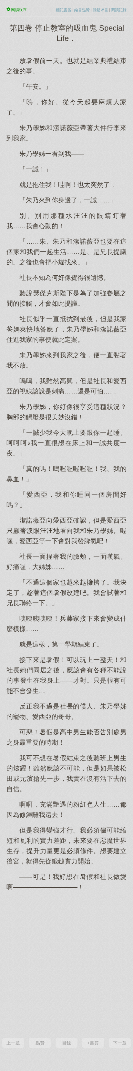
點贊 (40, 1043)
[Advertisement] (66, 963)
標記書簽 (63, 10)
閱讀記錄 (119, 10)
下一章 (120, 1043)
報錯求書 (100, 10)
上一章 (13, 1043)
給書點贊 (82, 10)
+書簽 (93, 1043)
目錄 (66, 1043)
